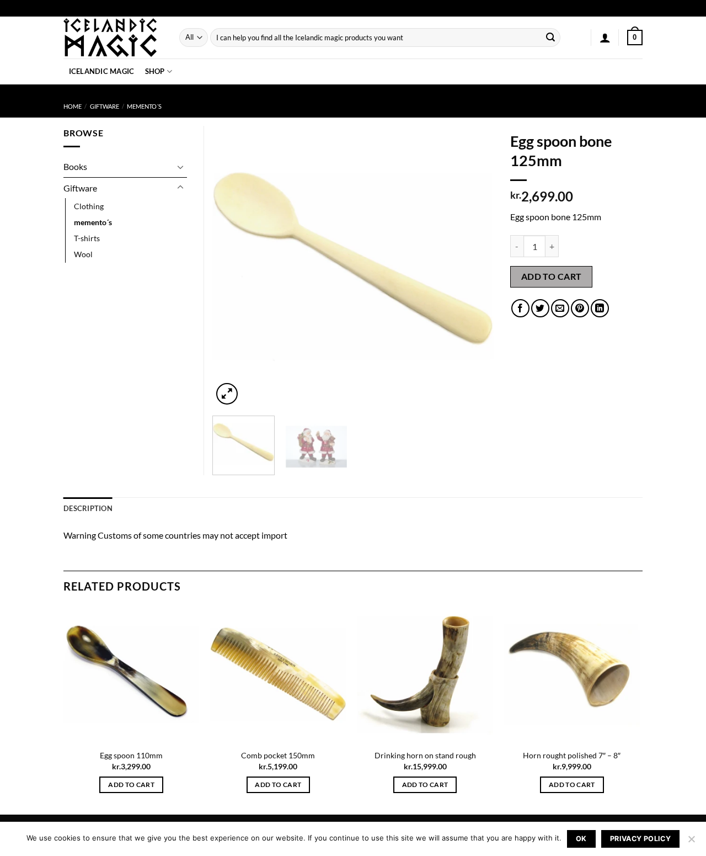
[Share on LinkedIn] (600, 308)
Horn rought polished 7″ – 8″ (572, 755)
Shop (155, 71)
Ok (581, 838)
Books (75, 166)
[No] (691, 842)
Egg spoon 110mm (131, 755)
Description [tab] (88, 508)
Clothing (89, 206)
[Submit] (550, 37)
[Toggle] (180, 166)
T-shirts (87, 238)
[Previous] (232, 266)
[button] (605, 37)
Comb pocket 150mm (278, 755)
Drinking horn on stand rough (425, 755)
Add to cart (551, 276)
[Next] (474, 266)
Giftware (104, 106)
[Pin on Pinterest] (580, 308)
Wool (83, 254)
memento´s (144, 106)
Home (72, 106)
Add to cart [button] (131, 784)
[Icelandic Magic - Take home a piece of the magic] (113, 38)
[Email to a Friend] (560, 308)
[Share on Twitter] (540, 308)
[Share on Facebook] (520, 308)
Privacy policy (640, 838)
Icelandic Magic (102, 71)
